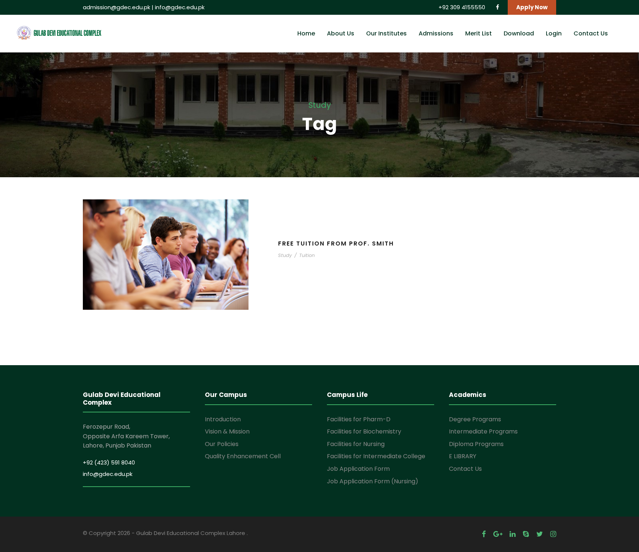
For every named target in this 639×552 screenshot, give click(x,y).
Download (519, 33)
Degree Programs (475, 419)
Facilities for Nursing (356, 444)
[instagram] (553, 534)
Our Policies (222, 444)
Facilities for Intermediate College (376, 456)
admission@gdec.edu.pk (116, 7)
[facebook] (497, 7)
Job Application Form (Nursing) (372, 481)
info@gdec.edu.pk (179, 7)
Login (554, 33)
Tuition (307, 255)
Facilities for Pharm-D (358, 419)
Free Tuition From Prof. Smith (336, 243)
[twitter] (539, 534)
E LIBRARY (462, 456)
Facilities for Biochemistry (364, 431)
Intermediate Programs (483, 431)
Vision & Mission (227, 431)
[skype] (526, 534)
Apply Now (532, 7)
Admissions (436, 33)
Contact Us (591, 33)
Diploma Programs (476, 444)
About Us (340, 33)
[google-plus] (497, 534)
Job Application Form (358, 468)
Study (285, 255)
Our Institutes (386, 33)
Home (306, 33)
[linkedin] (512, 534)
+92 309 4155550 (463, 7)
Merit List (478, 33)
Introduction (223, 419)
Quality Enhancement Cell (243, 456)
